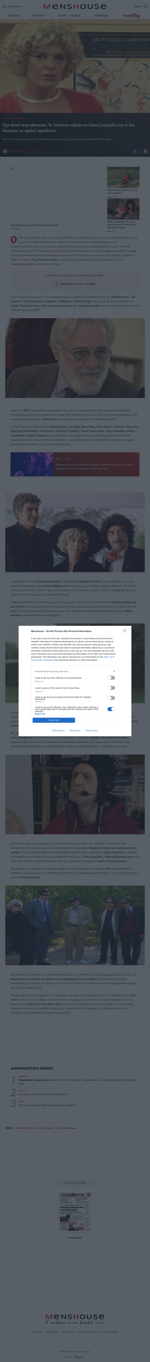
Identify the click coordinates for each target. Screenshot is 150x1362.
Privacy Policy (91, 730)
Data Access (75, 730)
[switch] (111, 678)
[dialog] (75, 681)
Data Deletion (58, 730)
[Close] (125, 631)
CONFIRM (53, 720)
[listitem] (75, 671)
